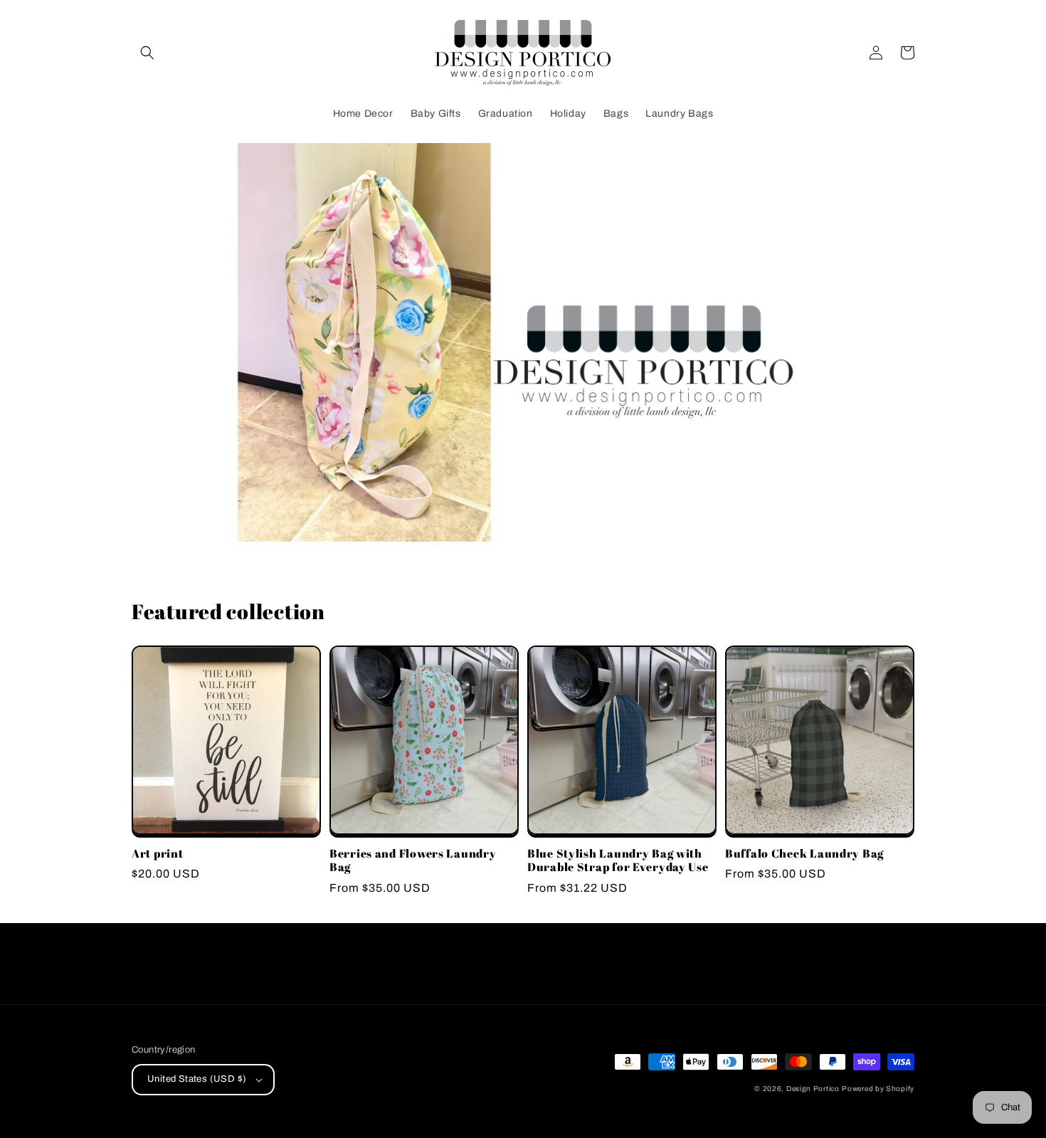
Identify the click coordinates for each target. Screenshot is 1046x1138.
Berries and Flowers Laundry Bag (412, 861)
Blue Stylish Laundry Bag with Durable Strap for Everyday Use (618, 861)
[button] (147, 52)
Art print (157, 853)
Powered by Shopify (878, 1088)
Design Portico (813, 1088)
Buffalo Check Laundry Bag (804, 853)
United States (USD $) (196, 1079)
